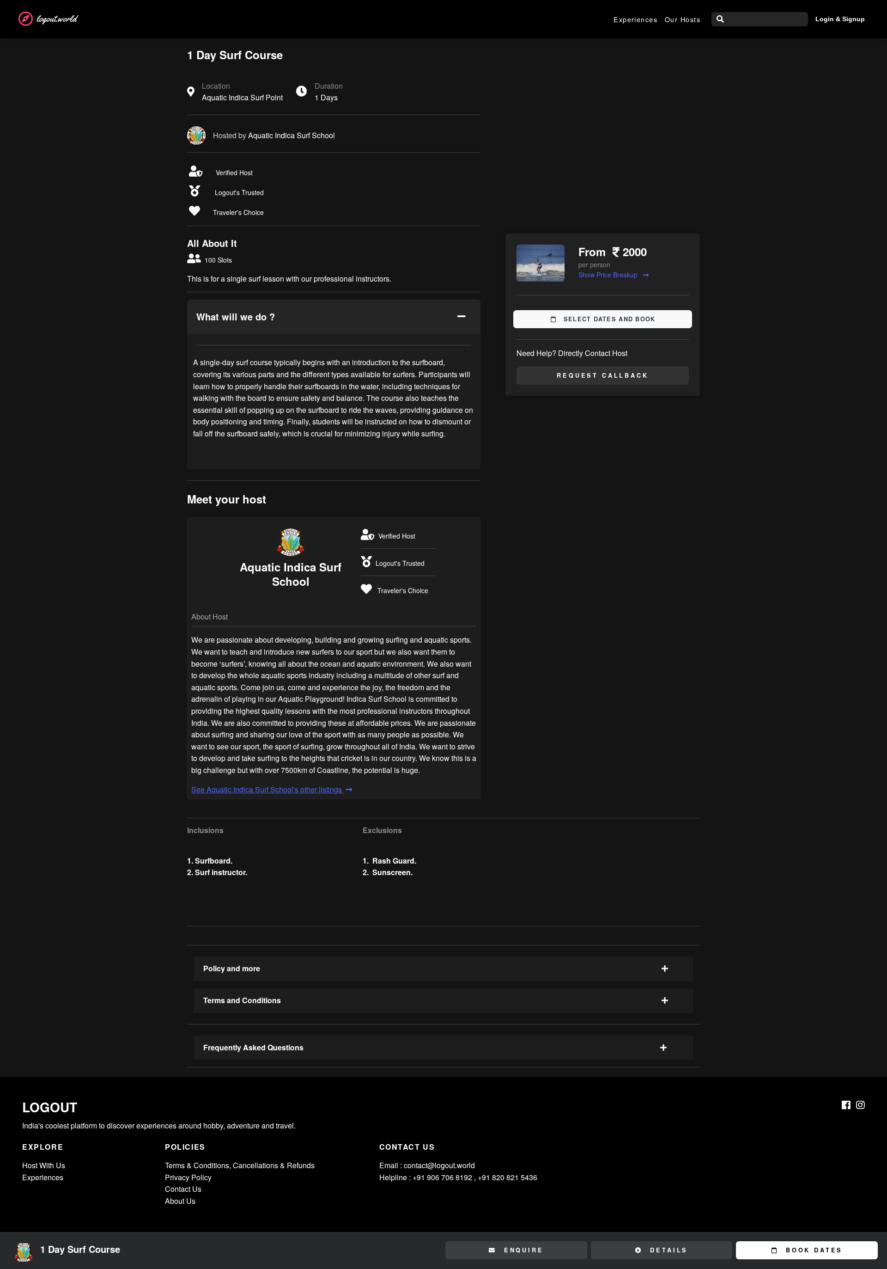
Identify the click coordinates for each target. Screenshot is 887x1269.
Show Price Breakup (608, 274)
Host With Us (43, 1165)
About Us (180, 1200)
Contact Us (183, 1188)
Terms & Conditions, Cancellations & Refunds (240, 1165)
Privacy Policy (188, 1177)
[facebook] (846, 1104)
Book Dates (812, 1250)
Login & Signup (840, 19)
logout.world (56, 19)
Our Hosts (682, 19)
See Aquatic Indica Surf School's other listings (267, 789)
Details (667, 1250)
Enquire (522, 1250)
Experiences (635, 19)
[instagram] (860, 1104)
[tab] (333, 317)
